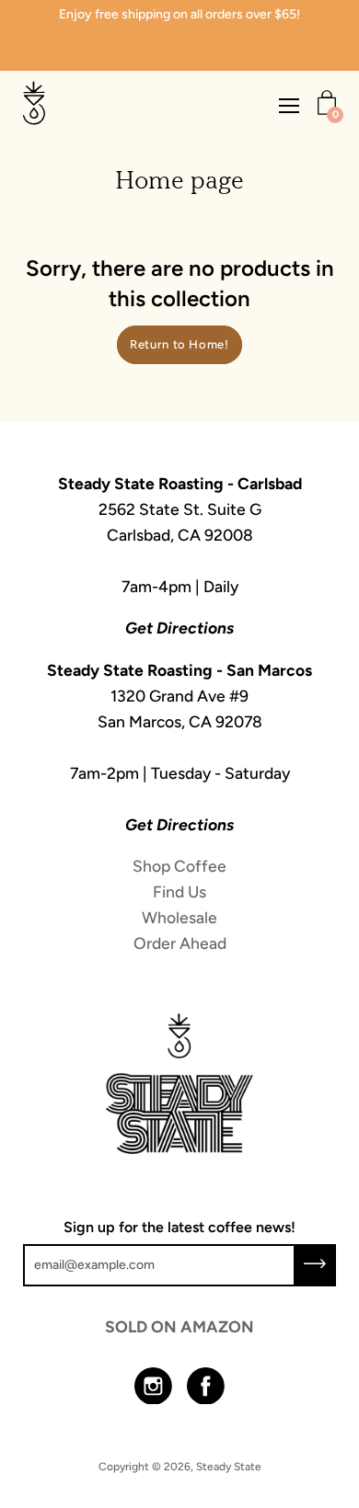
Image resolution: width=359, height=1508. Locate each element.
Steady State (228, 1466)
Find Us (179, 891)
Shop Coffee (179, 865)
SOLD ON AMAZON (179, 1326)
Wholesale (179, 917)
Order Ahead (179, 943)
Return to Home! (179, 344)
